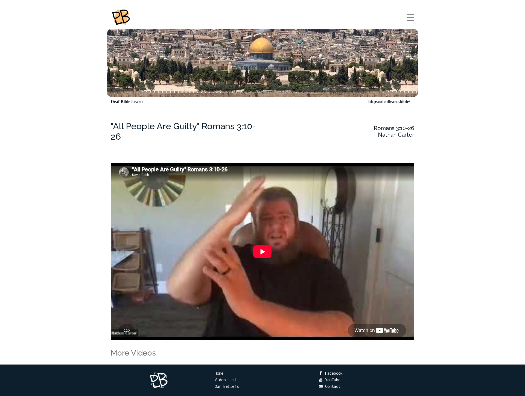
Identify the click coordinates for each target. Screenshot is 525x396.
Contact (331, 386)
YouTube (331, 379)
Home (219, 373)
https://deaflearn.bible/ (389, 101)
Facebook (333, 373)
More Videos (133, 352)
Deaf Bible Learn (127, 101)
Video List (226, 379)
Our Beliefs (227, 386)
